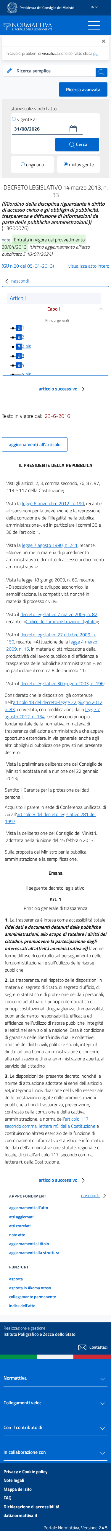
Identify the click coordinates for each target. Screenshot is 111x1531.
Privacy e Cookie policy (26, 1471)
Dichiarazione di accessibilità (31, 1506)
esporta (16, 1279)
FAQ (8, 1497)
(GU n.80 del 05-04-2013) (28, 265)
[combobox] (55, 71)
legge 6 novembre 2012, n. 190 (53, 503)
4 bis (26, 374)
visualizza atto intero (88, 265)
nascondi (20, 280)
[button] (73, 129)
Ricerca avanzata (83, 89)
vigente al (27, 119)
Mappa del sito (18, 1489)
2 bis (26, 346)
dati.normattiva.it (20, 1515)
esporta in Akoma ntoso (30, 1288)
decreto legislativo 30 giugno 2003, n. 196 (62, 683)
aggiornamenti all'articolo (34, 444)
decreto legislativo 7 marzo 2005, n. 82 (58, 614)
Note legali (14, 1480)
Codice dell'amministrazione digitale (61, 621)
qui (95, 53)
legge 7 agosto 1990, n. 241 (50, 545)
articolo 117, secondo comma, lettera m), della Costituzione (50, 1122)
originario (35, 164)
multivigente (81, 164)
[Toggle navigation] (94, 25)
